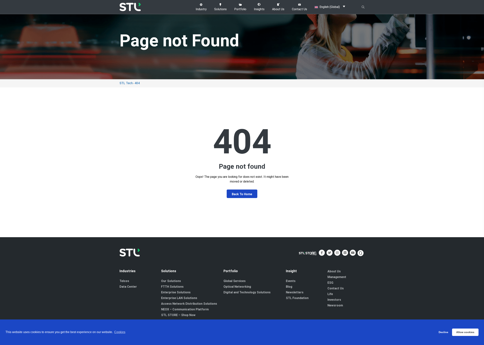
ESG (330, 282)
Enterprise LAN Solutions (179, 298)
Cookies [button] (119, 332)
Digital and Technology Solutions (247, 292)
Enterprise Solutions (176, 292)
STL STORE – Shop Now (178, 315)
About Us (334, 271)
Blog (289, 286)
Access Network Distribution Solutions (189, 303)
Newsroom (335, 305)
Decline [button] (443, 332)
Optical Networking (237, 286)
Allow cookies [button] (465, 332)
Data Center (128, 286)
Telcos (124, 281)
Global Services (234, 281)
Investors (334, 299)
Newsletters (294, 292)
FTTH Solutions (172, 286)
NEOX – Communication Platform (185, 309)
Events (291, 281)
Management (336, 277)
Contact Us (335, 288)
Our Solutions (171, 281)
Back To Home (242, 194)
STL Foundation (297, 298)
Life (330, 294)
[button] (201, 7)
